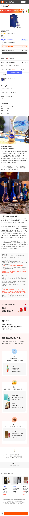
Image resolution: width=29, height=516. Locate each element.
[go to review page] (27, 74)
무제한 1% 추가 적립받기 (14, 53)
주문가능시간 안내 (25, 62)
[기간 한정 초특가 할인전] (14, 11)
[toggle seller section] (27, 58)
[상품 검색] (22, 6)
